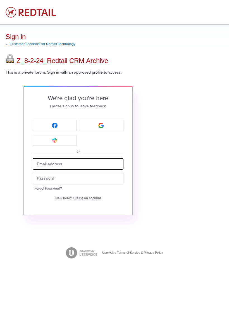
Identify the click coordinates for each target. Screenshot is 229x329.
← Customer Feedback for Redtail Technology (40, 44)
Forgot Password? (48, 188)
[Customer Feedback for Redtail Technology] (31, 12)
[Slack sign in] (55, 140)
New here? (78, 198)
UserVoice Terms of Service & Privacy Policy (132, 252)
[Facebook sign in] (55, 125)
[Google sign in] (101, 125)
